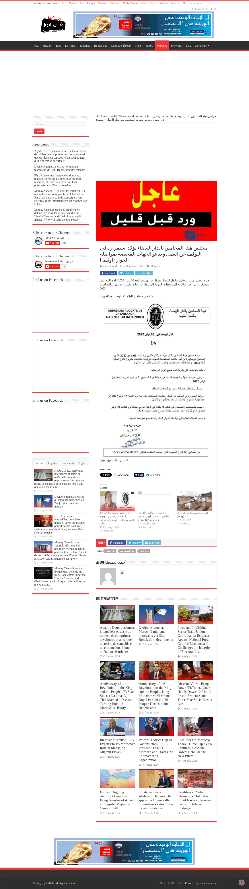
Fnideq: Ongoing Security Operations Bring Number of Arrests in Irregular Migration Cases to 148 (117, 800)
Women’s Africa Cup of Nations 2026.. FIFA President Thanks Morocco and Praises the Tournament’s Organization (156, 750)
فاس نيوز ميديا (109, 460)
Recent (39, 463)
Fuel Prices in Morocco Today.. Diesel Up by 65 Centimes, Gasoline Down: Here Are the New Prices (195, 748)
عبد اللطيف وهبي (127, 551)
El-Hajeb (91, 3)
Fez (63, 3)
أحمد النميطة (110, 266)
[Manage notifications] (241, 882)
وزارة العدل (144, 551)
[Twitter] (195, 9)
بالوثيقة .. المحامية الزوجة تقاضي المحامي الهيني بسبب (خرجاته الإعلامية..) (153, 516)
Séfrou (153, 3)
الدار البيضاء (110, 551)
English (113, 116)
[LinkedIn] (199, 9)
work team (194, 3)
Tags (81, 463)
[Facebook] (192, 9)
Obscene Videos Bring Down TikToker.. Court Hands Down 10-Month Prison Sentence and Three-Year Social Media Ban (195, 694)
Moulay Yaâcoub (130, 3)
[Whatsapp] (214, 9)
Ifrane (144, 3)
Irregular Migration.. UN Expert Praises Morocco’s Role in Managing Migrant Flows (117, 746)
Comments (67, 463)
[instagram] (206, 9)
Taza (81, 3)
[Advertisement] (124, 80)
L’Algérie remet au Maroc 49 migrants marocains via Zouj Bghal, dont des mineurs (156, 633)
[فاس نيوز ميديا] (53, 22)
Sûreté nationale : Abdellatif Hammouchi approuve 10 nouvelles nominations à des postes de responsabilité (156, 800)
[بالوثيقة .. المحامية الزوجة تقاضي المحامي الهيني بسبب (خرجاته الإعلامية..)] (155, 501)
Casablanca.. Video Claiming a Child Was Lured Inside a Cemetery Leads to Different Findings (195, 800)
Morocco (164, 3)
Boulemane (114, 3)
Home (103, 116)
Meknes (72, 3)
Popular (52, 463)
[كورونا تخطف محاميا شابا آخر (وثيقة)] (194, 501)
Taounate (102, 3)
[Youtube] (203, 9)
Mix (185, 3)
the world (175, 3)
